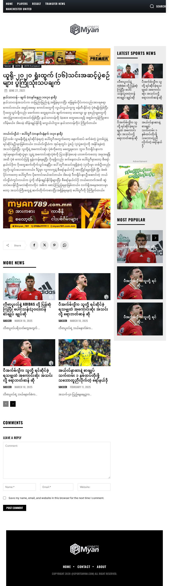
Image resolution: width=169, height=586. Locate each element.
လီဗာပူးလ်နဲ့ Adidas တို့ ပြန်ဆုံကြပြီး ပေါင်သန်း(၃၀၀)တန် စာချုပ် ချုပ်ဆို (27, 309)
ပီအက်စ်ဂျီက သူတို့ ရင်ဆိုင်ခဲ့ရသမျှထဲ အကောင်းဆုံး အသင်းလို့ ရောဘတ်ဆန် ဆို (83, 309)
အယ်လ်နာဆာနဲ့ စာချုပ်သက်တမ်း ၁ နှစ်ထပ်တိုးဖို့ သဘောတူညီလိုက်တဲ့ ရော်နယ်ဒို (83, 375)
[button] (158, 6)
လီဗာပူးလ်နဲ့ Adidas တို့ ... (140, 246)
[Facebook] (34, 245)
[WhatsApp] (64, 245)
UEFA (17, 65)
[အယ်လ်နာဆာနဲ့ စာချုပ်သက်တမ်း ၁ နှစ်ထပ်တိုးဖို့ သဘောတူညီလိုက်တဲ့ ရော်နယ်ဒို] (85, 352)
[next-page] (13, 404)
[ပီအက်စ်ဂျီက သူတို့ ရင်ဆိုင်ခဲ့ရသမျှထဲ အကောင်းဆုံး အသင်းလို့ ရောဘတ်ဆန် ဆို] (85, 286)
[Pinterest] (54, 245)
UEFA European (32, 65)
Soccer (7, 65)
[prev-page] (6, 404)
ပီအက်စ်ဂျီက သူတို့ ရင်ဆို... (140, 282)
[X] (44, 245)
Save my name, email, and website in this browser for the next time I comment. (56, 498)
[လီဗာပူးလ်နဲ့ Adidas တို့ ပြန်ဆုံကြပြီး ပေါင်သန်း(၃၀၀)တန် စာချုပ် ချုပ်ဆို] (29, 286)
